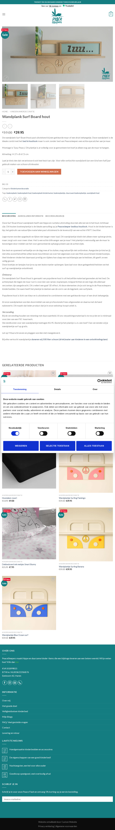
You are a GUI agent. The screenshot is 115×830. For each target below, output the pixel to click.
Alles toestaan (94, 446)
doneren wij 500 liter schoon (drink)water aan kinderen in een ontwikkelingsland (69, 339)
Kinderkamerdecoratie (22, 111)
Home (5, 111)
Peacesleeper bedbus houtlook (72, 226)
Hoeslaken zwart (9, 498)
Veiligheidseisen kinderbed (15, 711)
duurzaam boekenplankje (76, 193)
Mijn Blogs (7, 716)
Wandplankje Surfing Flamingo (72, 498)
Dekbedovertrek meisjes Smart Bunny (19, 564)
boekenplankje (59, 193)
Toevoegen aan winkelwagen (39, 171)
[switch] (43, 433)
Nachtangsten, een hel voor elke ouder (27, 765)
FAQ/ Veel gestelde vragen (15, 722)
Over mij (6, 700)
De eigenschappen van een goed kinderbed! (30, 757)
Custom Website (69, 822)
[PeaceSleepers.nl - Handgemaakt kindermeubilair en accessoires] (57, 16)
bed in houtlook (30, 141)
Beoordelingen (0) (54, 216)
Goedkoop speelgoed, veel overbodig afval (30, 773)
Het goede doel (9, 706)
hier (17, 662)
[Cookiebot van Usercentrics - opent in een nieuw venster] (99, 381)
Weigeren (21, 446)
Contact (6, 727)
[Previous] (7, 54)
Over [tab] (95, 389)
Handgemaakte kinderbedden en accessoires (31, 749)
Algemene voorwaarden (66, 826)
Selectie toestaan (57, 446)
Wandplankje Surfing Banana (71, 566)
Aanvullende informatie (30, 216)
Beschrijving (9, 216)
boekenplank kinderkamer (42, 193)
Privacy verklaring (46, 826)
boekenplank (12, 193)
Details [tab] (57, 389)
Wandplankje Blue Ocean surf (15, 635)
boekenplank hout (25, 193)
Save (6, 30)
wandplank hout (93, 193)
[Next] (107, 54)
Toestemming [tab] (20, 389)
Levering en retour (10, 733)
